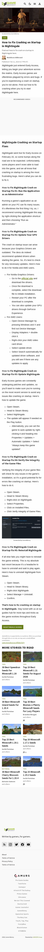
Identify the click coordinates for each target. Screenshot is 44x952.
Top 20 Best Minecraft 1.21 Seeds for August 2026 (32, 672)
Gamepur (22, 887)
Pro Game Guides (22, 880)
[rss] (4, 844)
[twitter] (16, 844)
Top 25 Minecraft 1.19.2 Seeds (31, 773)
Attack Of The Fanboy (22, 890)
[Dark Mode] (29, 3)
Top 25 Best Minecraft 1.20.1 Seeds (10, 742)
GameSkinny (22, 911)
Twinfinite (22, 884)
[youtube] (28, 844)
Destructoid (22, 904)
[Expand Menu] (34, 3)
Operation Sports (22, 914)
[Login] (39, 3)
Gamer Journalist (22, 907)
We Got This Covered (22, 900)
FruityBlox (22, 924)
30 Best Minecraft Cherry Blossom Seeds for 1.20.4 (11, 775)
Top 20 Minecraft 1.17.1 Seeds (31, 741)
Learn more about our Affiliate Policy (13, 642)
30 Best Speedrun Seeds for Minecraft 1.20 (11, 670)
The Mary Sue (22, 917)
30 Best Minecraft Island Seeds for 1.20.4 (11, 704)
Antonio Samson (8, 781)
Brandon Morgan (30, 714)
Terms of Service (8, 858)
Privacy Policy (7, 861)
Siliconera (22, 897)
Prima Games (22, 894)
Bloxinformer (22, 927)
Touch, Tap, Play (22, 921)
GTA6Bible (22, 931)
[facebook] (22, 844)
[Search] (24, 3)
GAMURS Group (37, 937)
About (4, 854)
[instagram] (10, 844)
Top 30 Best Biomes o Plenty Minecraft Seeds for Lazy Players (31, 706)
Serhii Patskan (8, 677)
